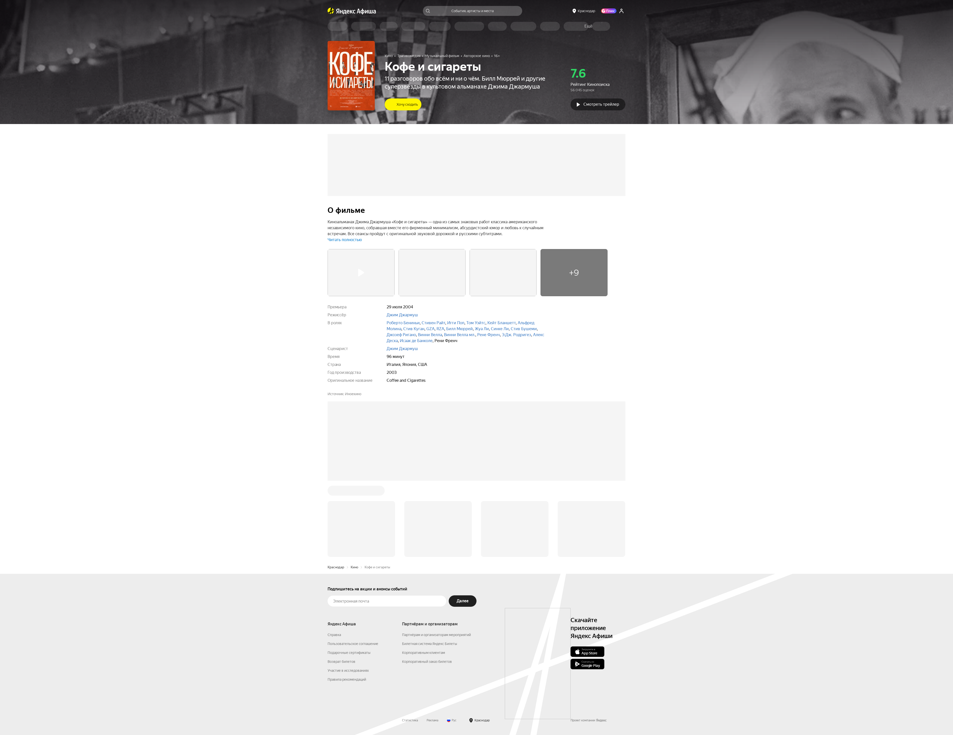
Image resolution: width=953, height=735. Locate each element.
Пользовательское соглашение (353, 569)
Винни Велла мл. (459, 334)
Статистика (410, 645)
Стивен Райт (433, 322)
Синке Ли (500, 328)
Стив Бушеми (524, 328)
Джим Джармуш (402, 315)
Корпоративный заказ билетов (427, 586)
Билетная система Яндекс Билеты (429, 569)
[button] (588, 26)
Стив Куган (413, 328)
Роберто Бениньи (403, 322)
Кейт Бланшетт (501, 322)
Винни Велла (430, 334)
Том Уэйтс (475, 322)
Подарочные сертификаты (349, 577)
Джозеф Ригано (401, 334)
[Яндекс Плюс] (608, 10)
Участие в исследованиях (348, 595)
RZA (440, 328)
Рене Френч (488, 334)
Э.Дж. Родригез (516, 334)
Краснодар (336, 492)
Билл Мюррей (459, 328)
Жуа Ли (482, 328)
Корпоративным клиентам (423, 577)
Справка (334, 560)
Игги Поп (455, 322)
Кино (354, 492)
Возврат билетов (341, 586)
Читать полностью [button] (345, 239)
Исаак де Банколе (416, 340)
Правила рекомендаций (347, 604)
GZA (430, 328)
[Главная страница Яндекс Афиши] (331, 11)
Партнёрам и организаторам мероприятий (436, 560)
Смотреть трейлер (601, 104)
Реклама (432, 645)
